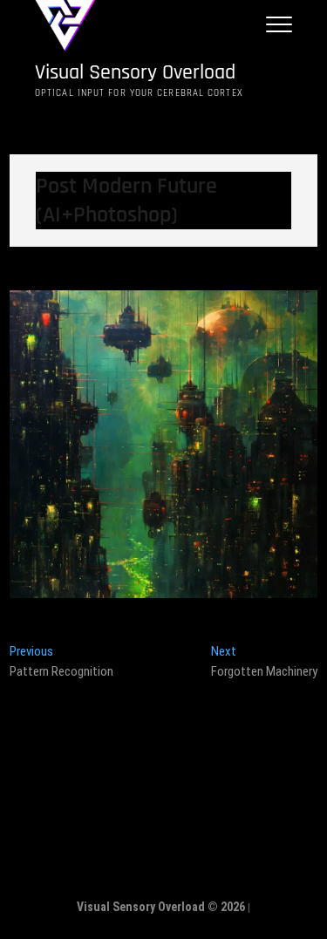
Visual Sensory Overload (135, 72)
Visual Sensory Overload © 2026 (161, 907)
